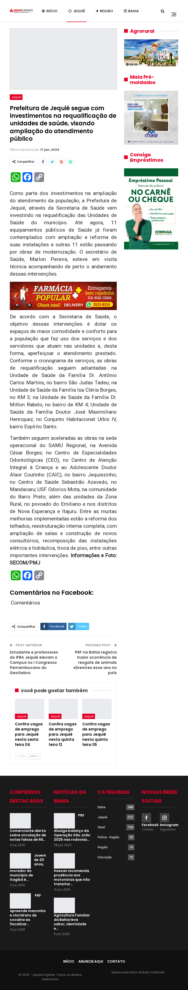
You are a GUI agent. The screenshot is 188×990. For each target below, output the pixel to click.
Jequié (79, 11)
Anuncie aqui (90, 961)
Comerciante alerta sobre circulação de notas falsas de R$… (28, 835)
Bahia (133, 11)
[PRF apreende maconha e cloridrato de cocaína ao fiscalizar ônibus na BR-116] (20, 901)
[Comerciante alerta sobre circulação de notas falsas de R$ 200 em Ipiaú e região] (20, 821)
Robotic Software (151, 972)
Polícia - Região (108, 837)
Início (52, 11)
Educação (105, 857)
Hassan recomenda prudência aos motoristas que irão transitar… (72, 877)
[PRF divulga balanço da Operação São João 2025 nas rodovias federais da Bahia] (64, 821)
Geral (101, 827)
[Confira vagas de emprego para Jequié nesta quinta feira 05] (97, 709)
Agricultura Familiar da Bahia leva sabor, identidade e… (72, 922)
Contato (116, 961)
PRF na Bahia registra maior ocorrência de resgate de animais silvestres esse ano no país (95, 662)
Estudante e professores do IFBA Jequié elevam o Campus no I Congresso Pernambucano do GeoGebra (34, 662)
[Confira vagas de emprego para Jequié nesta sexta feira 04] (29, 709)
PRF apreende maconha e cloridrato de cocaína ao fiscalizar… (28, 910)
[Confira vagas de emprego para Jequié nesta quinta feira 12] (63, 709)
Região (106, 11)
